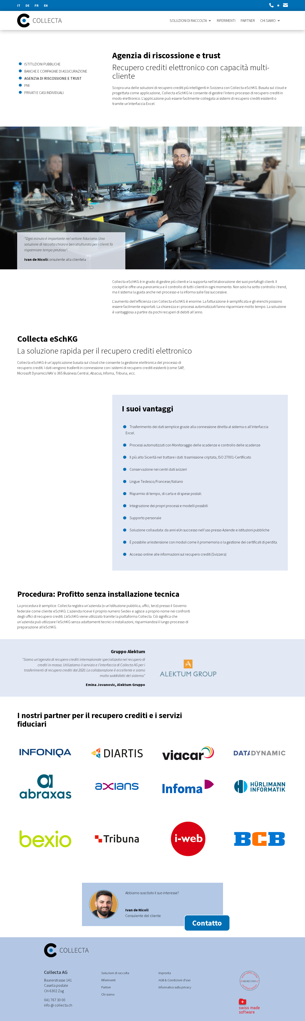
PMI (27, 86)
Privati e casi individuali (44, 93)
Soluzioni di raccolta (188, 21)
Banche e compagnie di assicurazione (55, 71)
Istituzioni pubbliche (42, 64)
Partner (248, 21)
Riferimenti (226, 21)
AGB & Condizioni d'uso (174, 980)
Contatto (207, 923)
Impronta (164, 973)
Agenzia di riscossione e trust (53, 79)
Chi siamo (268, 21)
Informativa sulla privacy (174, 987)
